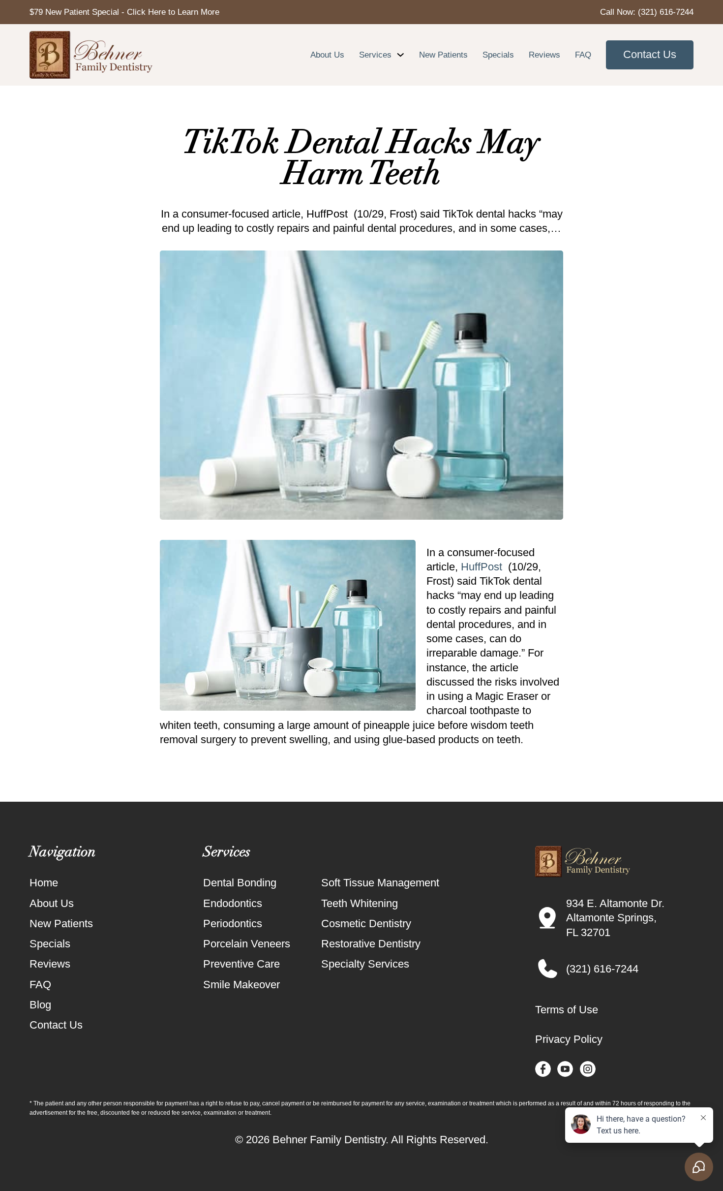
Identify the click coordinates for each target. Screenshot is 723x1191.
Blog (40, 1005)
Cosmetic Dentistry (366, 923)
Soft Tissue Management (380, 883)
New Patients (443, 54)
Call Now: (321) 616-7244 (646, 11)
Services (375, 54)
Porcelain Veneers (246, 944)
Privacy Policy (568, 1039)
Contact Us (649, 54)
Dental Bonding (239, 883)
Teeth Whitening (359, 903)
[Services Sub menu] (400, 55)
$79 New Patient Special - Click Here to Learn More (124, 11)
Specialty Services (365, 964)
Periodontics (232, 923)
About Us (327, 54)
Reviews (544, 54)
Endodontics (232, 903)
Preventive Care (241, 964)
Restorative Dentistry (371, 944)
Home (44, 883)
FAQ (583, 54)
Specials (498, 54)
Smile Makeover (241, 984)
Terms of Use (566, 1009)
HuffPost (481, 567)
